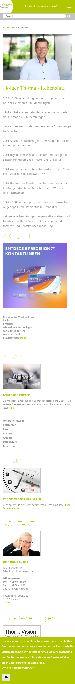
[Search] (70, 16)
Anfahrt (7, 437)
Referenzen (9, 425)
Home (6, 27)
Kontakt (7, 433)
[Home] (6, 6)
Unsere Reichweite (13, 420)
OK (6, 677)
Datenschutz (10, 442)
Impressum (9, 446)
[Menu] (69, 6)
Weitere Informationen (18, 668)
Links (6, 429)
